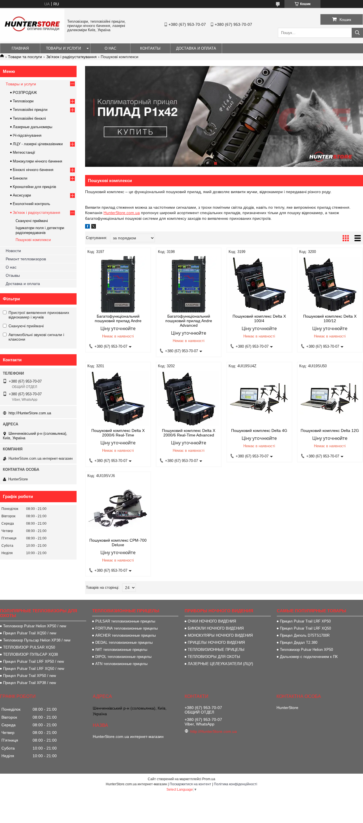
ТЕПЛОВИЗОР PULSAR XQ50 (29, 647)
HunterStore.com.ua (122, 212)
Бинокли (20, 178)
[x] (93, 227)
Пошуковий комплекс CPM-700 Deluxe (118, 542)
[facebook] (87, 227)
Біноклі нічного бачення (33, 170)
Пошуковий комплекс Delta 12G (330, 430)
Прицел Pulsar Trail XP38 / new (29, 683)
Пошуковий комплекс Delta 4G (259, 430)
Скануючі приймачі (32, 221)
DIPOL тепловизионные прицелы (123, 657)
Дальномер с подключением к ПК (309, 657)
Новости (13, 250)
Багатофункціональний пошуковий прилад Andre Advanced (188, 321)
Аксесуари (22, 195)
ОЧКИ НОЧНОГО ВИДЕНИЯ (212, 621)
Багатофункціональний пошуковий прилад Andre (118, 318)
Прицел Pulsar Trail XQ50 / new (29, 633)
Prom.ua (208, 779)
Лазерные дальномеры (32, 127)
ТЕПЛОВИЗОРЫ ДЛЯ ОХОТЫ (214, 657)
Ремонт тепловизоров (26, 259)
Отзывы (13, 275)
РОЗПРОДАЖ (25, 92)
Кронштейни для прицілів (34, 187)
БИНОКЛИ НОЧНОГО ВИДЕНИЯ (216, 628)
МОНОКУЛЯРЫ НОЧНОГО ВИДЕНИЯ (220, 635)
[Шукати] (357, 33)
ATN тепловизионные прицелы (121, 664)
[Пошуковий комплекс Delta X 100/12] (330, 284)
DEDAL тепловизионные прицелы (124, 642)
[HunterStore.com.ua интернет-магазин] (32, 40)
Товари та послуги (25, 56)
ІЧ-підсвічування (27, 135)
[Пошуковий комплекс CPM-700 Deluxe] (118, 508)
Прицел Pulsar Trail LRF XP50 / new (33, 661)
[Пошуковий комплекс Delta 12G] (330, 398)
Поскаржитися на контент (190, 784)
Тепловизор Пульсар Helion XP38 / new (36, 640)
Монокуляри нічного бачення (37, 161)
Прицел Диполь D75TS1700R (305, 635)
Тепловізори (23, 101)
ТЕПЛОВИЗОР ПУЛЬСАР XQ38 (30, 654)
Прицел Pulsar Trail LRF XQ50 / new (33, 668)
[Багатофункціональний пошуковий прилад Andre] (118, 284)
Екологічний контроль (31, 204)
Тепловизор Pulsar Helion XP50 (306, 649)
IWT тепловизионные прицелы (121, 649)
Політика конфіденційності (235, 784)
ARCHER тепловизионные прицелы (125, 635)
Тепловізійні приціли (30, 109)
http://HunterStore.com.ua (30, 413)
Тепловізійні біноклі (29, 118)
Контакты (150, 48)
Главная (20, 48)
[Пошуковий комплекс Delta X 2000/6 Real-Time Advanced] (189, 398)
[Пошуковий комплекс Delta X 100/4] (259, 284)
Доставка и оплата (196, 48)
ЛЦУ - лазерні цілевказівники (38, 144)
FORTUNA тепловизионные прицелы (126, 628)
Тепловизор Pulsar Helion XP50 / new (34, 626)
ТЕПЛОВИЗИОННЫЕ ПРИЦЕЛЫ (216, 649)
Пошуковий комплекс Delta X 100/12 (329, 318)
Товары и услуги (63, 48)
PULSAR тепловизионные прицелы (125, 621)
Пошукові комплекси (33, 240)
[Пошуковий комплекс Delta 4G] (259, 398)
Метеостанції (24, 152)
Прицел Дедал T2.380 (298, 642)
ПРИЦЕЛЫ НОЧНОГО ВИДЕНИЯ (216, 642)
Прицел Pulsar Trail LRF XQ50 (305, 628)
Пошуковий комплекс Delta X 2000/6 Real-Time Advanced (188, 432)
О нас (110, 48)
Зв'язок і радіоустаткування (71, 56)
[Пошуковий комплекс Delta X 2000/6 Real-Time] (118, 398)
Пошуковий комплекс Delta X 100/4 (259, 318)
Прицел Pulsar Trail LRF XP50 (305, 621)
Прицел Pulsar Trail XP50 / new (29, 676)
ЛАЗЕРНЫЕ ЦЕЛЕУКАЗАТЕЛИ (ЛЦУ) (220, 664)
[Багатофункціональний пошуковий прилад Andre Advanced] (189, 284)
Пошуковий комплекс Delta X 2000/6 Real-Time (118, 432)
